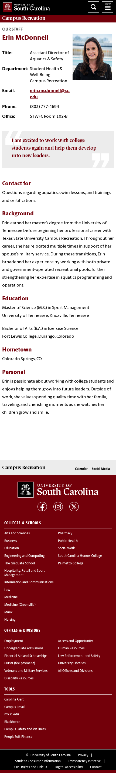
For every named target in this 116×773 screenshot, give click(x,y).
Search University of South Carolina (93, 7)
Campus (24, 18)
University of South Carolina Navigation (107, 7)
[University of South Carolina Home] (25, 6)
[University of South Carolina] (58, 490)
